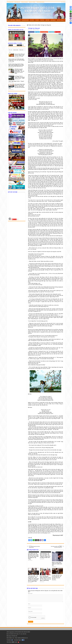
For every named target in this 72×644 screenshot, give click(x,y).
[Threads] (71, 16)
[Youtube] (64, 2)
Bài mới (10, 49)
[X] (71, 14)
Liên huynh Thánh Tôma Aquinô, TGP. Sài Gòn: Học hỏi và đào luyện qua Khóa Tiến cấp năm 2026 (17, 86)
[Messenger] (71, 9)
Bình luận (30, 593)
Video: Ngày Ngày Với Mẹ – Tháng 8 (16, 81)
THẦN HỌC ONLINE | (24, 2)
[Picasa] (63, 2)
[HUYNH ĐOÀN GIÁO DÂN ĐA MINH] (36, 11)
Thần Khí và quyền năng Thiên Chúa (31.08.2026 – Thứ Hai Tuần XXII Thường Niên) (19, 71)
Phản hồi (21, 49)
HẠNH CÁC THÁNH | (32, 2)
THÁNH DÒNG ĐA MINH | (40, 2)
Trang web (30, 611)
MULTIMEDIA (53, 20)
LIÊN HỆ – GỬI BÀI (60, 20)
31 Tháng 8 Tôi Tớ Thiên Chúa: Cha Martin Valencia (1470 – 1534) (20, 77)
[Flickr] (62, 2)
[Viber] (71, 18)
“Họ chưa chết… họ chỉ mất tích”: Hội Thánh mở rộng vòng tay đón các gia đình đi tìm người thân (33, 578)
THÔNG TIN (18, 20)
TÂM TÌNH (42, 20)
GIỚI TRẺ (47, 20)
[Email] (71, 20)
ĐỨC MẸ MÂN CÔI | (10, 2)
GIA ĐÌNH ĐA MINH (25, 20)
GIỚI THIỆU (13, 20)
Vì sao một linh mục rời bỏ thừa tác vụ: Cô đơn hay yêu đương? (57, 577)
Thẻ (9, 52)
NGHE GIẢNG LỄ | (17, 2)
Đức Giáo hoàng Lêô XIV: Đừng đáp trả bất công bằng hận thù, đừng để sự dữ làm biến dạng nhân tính (16, 65)
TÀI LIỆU (36, 20)
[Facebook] (61, 2)
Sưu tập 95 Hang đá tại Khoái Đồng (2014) (34, 546)
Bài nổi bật (16, 49)
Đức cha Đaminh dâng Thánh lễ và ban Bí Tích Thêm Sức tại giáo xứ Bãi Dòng (45, 578)
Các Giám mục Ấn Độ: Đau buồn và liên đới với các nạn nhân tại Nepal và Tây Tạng (33, 556)
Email (29, 607)
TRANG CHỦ (8, 20)
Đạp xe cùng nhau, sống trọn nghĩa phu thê (57, 564)
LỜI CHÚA (32, 20)
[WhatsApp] (71, 11)
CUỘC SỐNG (37, 25)
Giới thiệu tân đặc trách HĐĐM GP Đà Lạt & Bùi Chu (56, 546)
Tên (29, 603)
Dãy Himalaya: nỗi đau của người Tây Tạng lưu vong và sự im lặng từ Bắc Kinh (45, 555)
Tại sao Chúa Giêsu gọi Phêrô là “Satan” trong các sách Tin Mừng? (20, 55)
